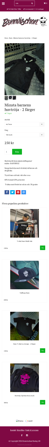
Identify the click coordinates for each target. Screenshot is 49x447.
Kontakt (13, 430)
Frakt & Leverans (32, 430)
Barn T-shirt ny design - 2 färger (24, 344)
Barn (11, 38)
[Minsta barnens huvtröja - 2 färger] (24, 69)
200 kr (6, 300)
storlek (7, 119)
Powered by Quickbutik (24, 444)
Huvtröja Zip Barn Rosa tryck (24, 396)
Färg (6, 130)
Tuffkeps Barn (24, 293)
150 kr (6, 248)
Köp (43, 248)
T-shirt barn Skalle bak (24, 241)
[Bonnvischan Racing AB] (24, 21)
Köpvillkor (21, 430)
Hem (7, 38)
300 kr (6, 403)
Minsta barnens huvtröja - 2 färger (25, 38)
